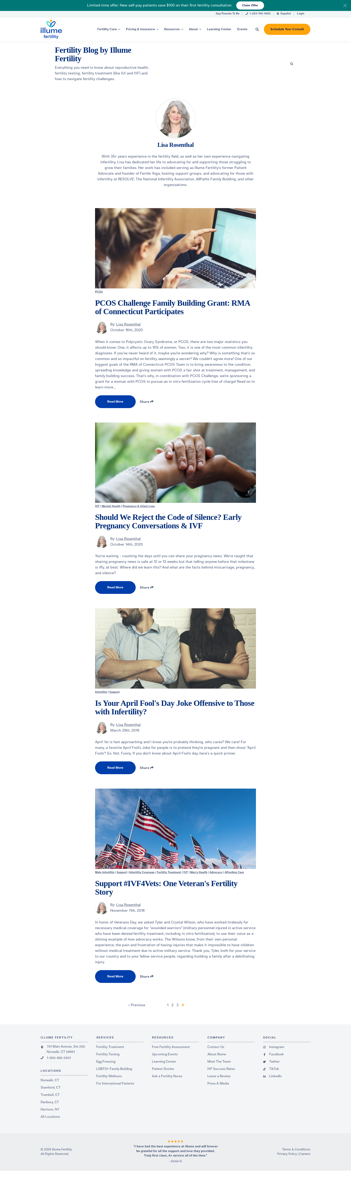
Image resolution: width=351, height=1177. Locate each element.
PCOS (99, 292)
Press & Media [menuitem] (218, 1083)
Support (114, 692)
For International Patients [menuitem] (115, 1083)
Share (145, 401)
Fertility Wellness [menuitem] (109, 1076)
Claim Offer (250, 5)
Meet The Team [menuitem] (219, 1061)
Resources (172, 29)
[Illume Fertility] (60, 29)
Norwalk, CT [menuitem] (50, 1080)
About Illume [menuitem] (216, 1054)
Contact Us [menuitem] (215, 1047)
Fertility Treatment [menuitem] (110, 1047)
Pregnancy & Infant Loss (139, 506)
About (193, 29)
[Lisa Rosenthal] (101, 327)
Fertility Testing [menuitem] (107, 1054)
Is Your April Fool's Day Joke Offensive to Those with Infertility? (174, 707)
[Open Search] (257, 29)
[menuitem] (228, 14)
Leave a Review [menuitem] (218, 1076)
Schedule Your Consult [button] (287, 29)
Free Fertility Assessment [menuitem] (171, 1047)
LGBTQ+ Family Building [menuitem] (114, 1069)
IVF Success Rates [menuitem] (221, 1069)
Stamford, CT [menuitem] (51, 1087)
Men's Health (198, 872)
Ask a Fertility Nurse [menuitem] (167, 1076)
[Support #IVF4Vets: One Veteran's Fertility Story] (175, 829)
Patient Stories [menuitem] (163, 1069)
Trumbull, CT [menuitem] (50, 1094)
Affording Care (234, 872)
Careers (304, 1154)
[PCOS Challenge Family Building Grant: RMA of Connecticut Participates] (175, 248)
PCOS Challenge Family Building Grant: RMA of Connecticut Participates (172, 307)
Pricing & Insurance (140, 29)
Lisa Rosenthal (128, 324)
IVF (97, 506)
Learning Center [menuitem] (164, 1061)
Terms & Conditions (296, 1149)
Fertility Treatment (169, 872)
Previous (137, 1005)
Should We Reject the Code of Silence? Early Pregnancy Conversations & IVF (168, 521)
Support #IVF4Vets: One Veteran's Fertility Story (166, 887)
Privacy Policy (287, 1154)
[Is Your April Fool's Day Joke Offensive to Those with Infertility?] (175, 648)
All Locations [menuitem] (50, 1116)
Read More (115, 401)
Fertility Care (107, 29)
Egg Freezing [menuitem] (105, 1061)
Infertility (101, 692)
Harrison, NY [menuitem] (50, 1109)
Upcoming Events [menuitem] (165, 1054)
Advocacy (216, 872)
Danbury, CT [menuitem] (50, 1102)
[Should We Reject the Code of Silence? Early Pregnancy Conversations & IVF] (175, 462)
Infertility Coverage (142, 872)
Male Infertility (104, 872)
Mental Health (111, 506)
